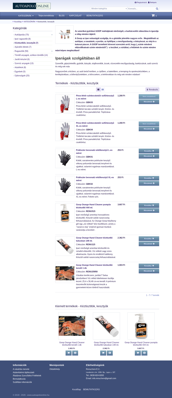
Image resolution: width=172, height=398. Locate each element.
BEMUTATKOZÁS (95, 16)
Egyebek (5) (20, 71)
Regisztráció (142, 2)
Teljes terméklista (46, 16)
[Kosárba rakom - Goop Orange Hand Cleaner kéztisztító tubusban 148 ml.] (103, 353)
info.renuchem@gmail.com (104, 378)
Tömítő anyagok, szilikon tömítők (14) (31, 55)
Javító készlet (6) (22, 59)
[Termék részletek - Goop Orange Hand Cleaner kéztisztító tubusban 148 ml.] (110, 353)
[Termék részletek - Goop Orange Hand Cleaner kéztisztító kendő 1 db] (75, 353)
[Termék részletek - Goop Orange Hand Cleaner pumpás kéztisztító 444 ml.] (144, 353)
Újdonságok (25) (22, 76)
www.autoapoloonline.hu (38, 395)
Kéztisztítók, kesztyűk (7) (26, 43)
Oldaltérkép (54, 369)
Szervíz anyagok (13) (24, 63)
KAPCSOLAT (75, 16)
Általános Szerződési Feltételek (27, 376)
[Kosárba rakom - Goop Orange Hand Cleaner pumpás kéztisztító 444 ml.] (138, 353)
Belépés (153, 2)
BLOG (61, 16)
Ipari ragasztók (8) (23, 39)
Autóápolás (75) (22, 35)
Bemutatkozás (19, 379)
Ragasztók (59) (21, 51)
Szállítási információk (22, 382)
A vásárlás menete (21, 369)
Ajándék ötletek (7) (23, 47)
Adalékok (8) (20, 67)
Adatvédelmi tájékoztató (23, 372)
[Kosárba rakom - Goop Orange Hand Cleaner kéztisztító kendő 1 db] (69, 353)
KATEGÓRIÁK (24, 16)
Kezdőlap (18, 22)
